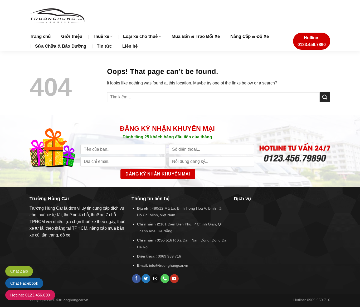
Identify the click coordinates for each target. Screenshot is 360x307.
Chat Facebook (24, 283)
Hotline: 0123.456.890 (30, 295)
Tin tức (104, 46)
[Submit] (325, 97)
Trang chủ (40, 36)
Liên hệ (130, 46)
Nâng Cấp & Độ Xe (249, 36)
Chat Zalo (19, 271)
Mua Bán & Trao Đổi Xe (196, 36)
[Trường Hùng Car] (57, 15)
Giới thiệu (71, 36)
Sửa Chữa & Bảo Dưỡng (60, 46)
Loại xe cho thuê (140, 36)
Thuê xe (101, 36)
